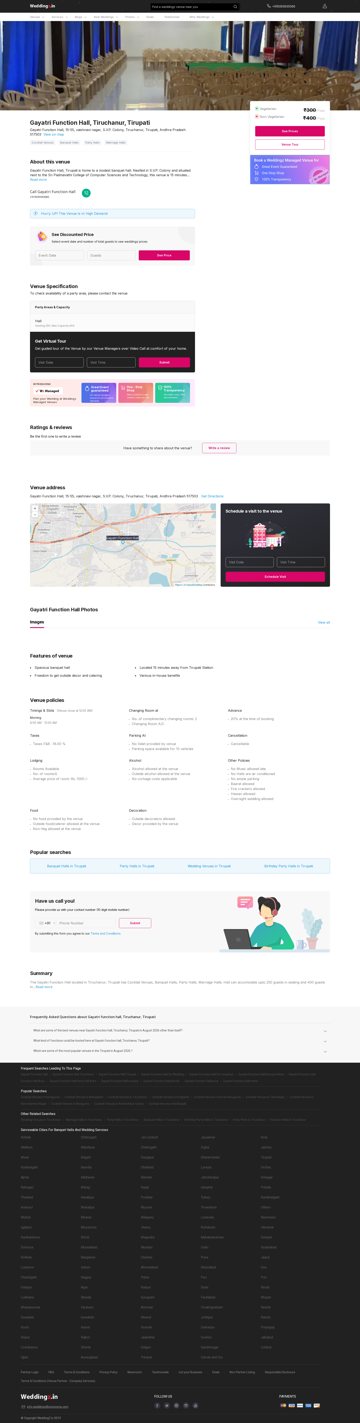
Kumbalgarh (29, 1167)
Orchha (266, 1167)
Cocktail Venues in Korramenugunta (217, 1097)
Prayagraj (267, 1327)
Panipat (146, 1357)
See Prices (290, 131)
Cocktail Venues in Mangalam (84, 1097)
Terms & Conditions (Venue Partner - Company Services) (58, 1381)
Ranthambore (30, 1237)
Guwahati (27, 1317)
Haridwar (267, 1227)
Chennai (146, 1257)
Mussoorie (89, 1227)
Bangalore (88, 1257)
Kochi (25, 1327)
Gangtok (207, 1187)
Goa (263, 1267)
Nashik (266, 1307)
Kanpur (146, 1287)
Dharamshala (210, 1157)
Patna (145, 1277)
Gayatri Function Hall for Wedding (162, 1074)
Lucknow (27, 1267)
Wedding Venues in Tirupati (209, 866)
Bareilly (86, 1167)
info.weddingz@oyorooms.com (47, 1406)
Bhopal (266, 1297)
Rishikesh (208, 1227)
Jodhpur (207, 1317)
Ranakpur (87, 1197)
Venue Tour (290, 144)
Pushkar (147, 1197)
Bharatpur (88, 1207)
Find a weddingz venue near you (175, 7)
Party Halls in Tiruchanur (123, 1119)
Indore (85, 1267)
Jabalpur (267, 1337)
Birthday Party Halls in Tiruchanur (206, 1119)
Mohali (26, 1217)
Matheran (87, 1177)
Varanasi (87, 1307)
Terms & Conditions (77, 1372)
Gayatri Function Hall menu (240, 1081)
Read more (38, 179)
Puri (204, 1277)
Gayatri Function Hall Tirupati (117, 1074)
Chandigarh (29, 1277)
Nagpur (86, 1277)
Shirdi (85, 1237)
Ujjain (24, 1357)
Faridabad (208, 1297)
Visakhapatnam (212, 1307)
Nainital (146, 1177)
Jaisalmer (208, 1137)
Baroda (86, 1297)
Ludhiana (27, 1297)
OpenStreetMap (194, 584)
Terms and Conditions (106, 933)
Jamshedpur (210, 1177)
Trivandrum (209, 1207)
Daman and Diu (211, 1357)
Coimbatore (29, 1347)
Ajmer (25, 1177)
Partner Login (30, 1372)
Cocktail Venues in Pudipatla (170, 1097)
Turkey (205, 1197)
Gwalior (206, 1337)
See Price (164, 255)
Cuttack (266, 1347)
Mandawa (88, 1147)
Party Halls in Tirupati (137, 866)
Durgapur (147, 1157)
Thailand (27, 1197)
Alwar (25, 1157)
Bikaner (86, 1217)
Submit (164, 362)
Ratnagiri (27, 1187)
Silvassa (27, 1247)
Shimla (86, 1347)
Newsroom (135, 1372)
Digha (205, 1147)
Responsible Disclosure (280, 1372)
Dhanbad (147, 1167)
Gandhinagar (210, 1347)
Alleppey (147, 1217)
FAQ (51, 1372)
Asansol (27, 1207)
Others (266, 1207)
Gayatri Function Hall (34, 1074)
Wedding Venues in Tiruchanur (41, 1119)
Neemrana (268, 1217)
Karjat (145, 1187)
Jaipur (265, 1257)
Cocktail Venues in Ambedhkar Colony (119, 1103)
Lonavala (207, 1217)
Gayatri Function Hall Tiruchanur (73, 1074)
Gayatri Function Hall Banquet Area (261, 1074)
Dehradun (208, 1327)
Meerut (146, 1317)
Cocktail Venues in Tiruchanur (127, 1097)
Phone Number (71, 923)
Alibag (85, 1187)
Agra (84, 1287)
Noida (265, 1287)
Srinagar (267, 1177)
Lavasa (206, 1167)
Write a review (219, 448)
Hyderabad (269, 1247)
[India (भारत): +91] (45, 923)
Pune (204, 1257)
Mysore (146, 1207)
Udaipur (26, 1287)
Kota (264, 1137)
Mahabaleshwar (212, 1237)
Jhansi (145, 1227)
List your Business (190, 1372)
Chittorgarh (89, 1137)
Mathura (26, 1147)
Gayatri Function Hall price (201, 1081)
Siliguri (146, 1347)
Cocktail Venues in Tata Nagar (265, 1097)
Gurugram (148, 1297)
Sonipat (266, 1237)
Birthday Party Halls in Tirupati (288, 866)
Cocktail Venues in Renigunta (70, 1103)
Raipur (25, 1337)
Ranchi (265, 1317)
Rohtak (26, 1137)
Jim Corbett (149, 1137)
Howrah (146, 1327)
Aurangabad (89, 1357)
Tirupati (266, 1157)
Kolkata (26, 1257)
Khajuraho (148, 1237)
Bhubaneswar (30, 1307)
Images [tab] (37, 621)
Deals (150, 17)
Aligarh (86, 1157)
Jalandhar (148, 1337)
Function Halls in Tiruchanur (288, 1119)
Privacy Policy (109, 1372)
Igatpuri (26, 1227)
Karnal (85, 1327)
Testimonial (171, 17)
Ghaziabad (208, 1267)
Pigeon (178, 584)
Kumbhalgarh (270, 1197)
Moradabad (89, 1247)
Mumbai (146, 1247)
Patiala (266, 1187)
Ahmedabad (149, 1267)
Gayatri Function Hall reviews (120, 1081)
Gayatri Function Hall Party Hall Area (72, 1081)
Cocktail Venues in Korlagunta (40, 1097)
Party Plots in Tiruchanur (249, 1119)
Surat (204, 1287)
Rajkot (85, 1337)
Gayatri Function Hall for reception (211, 1074)
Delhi (204, 1247)
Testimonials (160, 1372)
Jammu (266, 1147)
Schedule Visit (275, 576)
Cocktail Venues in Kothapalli (167, 1103)
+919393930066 (39, 197)
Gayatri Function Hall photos (161, 1081)
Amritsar (147, 1307)
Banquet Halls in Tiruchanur (162, 1119)
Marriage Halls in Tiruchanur (84, 1119)
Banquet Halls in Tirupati (66, 866)
